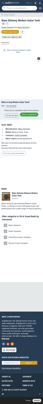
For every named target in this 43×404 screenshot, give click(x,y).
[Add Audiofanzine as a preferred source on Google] (9, 350)
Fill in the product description (13, 153)
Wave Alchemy (24, 27)
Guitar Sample (7, 27)
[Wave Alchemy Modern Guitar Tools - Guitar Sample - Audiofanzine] (10, 3)
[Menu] (40, 8)
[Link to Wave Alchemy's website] (2, 24)
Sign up (28, 363)
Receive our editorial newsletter (15, 357)
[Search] (4, 8)
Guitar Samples (21, 135)
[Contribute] (22, 32)
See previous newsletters (11, 368)
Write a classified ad (29, 114)
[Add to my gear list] (7, 23)
